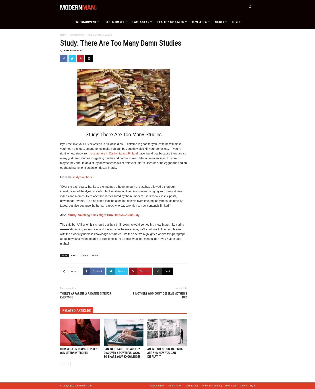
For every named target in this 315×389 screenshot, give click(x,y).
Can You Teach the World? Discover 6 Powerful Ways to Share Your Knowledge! (122, 352)
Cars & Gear (141, 22)
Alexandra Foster (72, 50)
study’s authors (82, 177)
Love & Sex (199, 22)
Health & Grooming (170, 22)
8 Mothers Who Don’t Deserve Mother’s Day (160, 295)
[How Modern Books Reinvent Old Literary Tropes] (80, 332)
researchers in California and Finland (114, 153)
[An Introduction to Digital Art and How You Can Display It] (167, 332)
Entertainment (85, 22)
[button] (250, 7)
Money (219, 22)
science (84, 255)
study (95, 255)
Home (63, 34)
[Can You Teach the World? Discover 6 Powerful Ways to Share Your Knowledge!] (123, 332)
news (74, 255)
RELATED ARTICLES (76, 310)
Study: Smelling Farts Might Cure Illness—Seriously (103, 215)
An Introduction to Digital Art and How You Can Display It (165, 352)
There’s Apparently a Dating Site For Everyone (85, 295)
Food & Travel (114, 22)
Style (236, 22)
